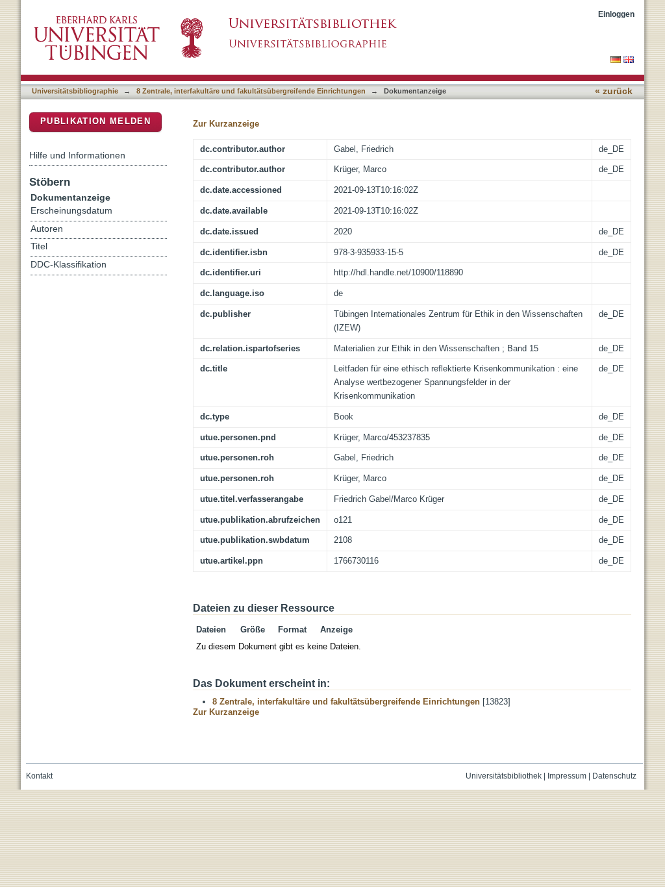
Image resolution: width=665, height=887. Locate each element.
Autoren (47, 229)
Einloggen (616, 14)
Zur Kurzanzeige (226, 124)
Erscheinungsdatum (71, 211)
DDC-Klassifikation (69, 264)
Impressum (566, 776)
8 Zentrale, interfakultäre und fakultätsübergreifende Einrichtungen (251, 91)
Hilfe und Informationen (77, 155)
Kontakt (39, 776)
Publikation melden (95, 121)
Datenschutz (614, 776)
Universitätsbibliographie (75, 91)
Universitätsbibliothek (504, 776)
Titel (39, 246)
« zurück (614, 91)
